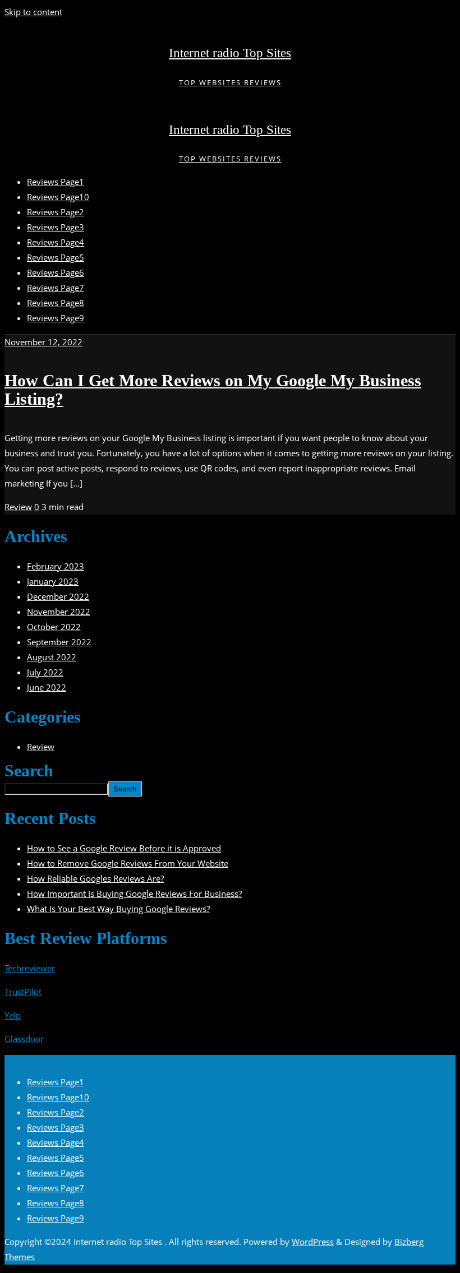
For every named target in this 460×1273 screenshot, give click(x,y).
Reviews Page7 (55, 1187)
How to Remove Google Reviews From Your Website (127, 863)
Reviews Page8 (55, 1203)
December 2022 (58, 596)
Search (28, 771)
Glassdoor (24, 1038)
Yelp (12, 1015)
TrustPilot (23, 991)
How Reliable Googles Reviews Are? (95, 878)
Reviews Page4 (55, 1142)
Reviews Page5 (55, 1157)
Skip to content (33, 11)
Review (18, 506)
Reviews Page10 (58, 1097)
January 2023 (53, 581)
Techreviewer (29, 968)
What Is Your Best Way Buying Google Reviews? (118, 908)
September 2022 (59, 641)
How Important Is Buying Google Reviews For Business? (134, 893)
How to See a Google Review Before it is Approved (124, 848)
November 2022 (58, 611)
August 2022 (51, 657)
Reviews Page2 (55, 1112)
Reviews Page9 (55, 1218)
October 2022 (54, 626)
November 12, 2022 (43, 342)
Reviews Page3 (55, 1127)
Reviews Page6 (55, 1172)
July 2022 (45, 672)
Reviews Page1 (55, 1081)
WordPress (313, 1241)
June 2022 (46, 687)
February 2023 (55, 566)
